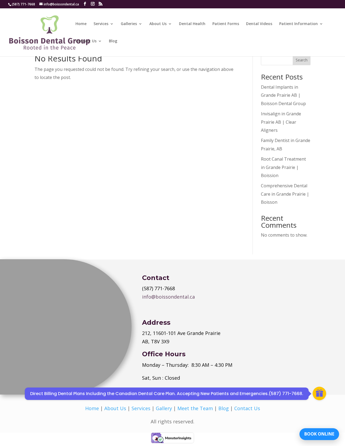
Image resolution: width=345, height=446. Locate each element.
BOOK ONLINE (319, 434)
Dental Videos (259, 24)
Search (302, 60)
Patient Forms (225, 24)
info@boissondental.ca (168, 296)
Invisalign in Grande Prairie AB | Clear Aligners (281, 122)
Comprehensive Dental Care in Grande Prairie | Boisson (285, 194)
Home (81, 24)
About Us (158, 24)
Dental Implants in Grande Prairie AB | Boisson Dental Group (283, 95)
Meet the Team (195, 408)
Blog (113, 41)
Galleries (129, 24)
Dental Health (192, 24)
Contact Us (85, 41)
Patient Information (298, 24)
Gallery (164, 408)
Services (101, 24)
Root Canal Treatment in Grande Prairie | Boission (283, 167)
